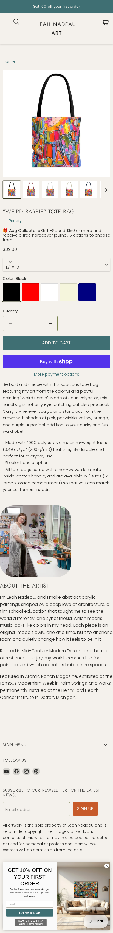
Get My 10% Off (29, 912)
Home (9, 61)
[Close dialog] (106, 865)
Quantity (10, 311)
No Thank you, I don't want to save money (30, 922)
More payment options (56, 374)
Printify (15, 220)
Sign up (85, 808)
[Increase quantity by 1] (50, 323)
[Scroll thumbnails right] (105, 189)
